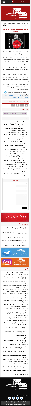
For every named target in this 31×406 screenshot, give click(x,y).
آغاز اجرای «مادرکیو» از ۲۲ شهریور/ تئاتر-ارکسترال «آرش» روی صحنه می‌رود (14, 341)
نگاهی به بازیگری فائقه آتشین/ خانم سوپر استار (16, 318)
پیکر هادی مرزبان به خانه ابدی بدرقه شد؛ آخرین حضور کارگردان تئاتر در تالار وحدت (14, 151)
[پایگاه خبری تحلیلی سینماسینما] (15, 13)
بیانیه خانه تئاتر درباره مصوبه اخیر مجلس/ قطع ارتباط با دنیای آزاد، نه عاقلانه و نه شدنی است (14, 305)
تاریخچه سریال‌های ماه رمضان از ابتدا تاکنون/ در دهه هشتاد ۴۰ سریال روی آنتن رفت (14, 228)
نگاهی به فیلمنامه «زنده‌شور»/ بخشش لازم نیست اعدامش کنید (14, 294)
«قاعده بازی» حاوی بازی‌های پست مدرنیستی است (16, 237)
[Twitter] (26, 105)
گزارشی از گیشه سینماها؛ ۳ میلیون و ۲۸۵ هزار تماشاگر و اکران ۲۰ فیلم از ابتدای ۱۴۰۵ (14, 278)
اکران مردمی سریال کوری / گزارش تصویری (17, 364)
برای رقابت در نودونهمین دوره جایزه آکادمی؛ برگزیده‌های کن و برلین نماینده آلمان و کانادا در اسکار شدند (14, 290)
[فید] (21, 398)
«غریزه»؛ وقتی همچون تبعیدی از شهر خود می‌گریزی (16, 245)
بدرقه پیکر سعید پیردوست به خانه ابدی (15, 139)
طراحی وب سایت (22, 404)
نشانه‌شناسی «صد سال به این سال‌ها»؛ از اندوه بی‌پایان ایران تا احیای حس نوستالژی (14, 233)
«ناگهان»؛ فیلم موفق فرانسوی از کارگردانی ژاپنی (16, 313)
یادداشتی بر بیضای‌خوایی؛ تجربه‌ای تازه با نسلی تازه (16, 272)
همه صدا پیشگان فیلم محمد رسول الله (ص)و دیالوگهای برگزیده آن (14, 241)
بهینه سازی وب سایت (14, 404)
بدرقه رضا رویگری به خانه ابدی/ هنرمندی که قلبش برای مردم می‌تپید (14, 136)
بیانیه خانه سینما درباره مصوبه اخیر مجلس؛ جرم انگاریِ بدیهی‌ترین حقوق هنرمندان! (14, 367)
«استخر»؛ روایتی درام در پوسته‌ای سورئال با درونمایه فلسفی (14, 352)
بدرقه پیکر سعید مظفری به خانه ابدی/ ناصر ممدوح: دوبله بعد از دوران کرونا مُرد (15, 166)
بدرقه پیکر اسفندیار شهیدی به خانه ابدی (15, 133)
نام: (26, 183)
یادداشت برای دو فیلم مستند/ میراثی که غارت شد (16, 274)
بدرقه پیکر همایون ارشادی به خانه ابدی (15, 154)
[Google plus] (17, 105)
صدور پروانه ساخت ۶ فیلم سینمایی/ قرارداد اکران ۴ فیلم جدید (14, 328)
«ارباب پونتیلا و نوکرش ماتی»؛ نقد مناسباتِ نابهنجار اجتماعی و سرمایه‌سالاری (15, 129)
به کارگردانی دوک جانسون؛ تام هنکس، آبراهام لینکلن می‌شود (14, 282)
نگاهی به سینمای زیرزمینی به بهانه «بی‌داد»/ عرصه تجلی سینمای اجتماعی (14, 348)
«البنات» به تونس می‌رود (21, 315)
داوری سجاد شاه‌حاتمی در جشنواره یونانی (18, 344)
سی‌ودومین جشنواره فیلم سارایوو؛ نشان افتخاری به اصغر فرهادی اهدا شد (14, 356)
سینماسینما (22, 57)
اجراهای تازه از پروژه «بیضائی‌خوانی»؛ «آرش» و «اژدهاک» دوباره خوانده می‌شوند (14, 323)
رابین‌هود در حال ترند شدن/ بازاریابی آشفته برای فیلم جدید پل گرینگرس (14, 301)
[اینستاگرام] (17, 398)
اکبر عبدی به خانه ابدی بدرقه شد (16, 122)
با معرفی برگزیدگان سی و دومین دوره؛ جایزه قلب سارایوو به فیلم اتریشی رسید (14, 332)
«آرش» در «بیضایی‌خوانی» (20, 374)
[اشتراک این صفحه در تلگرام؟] (13, 105)
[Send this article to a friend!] (6, 25)
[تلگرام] (9, 398)
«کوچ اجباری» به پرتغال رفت (20, 338)
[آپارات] (13, 398)
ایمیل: (26, 188)
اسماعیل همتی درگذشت (21, 335)
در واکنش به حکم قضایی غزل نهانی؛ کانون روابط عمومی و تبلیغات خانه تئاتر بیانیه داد (14, 286)
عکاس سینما (16, 97)
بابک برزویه (18, 95)
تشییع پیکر (11, 95)
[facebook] (22, 105)
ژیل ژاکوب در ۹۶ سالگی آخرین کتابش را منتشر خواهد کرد (14, 309)
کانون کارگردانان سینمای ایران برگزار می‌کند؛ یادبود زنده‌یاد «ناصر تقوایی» (14, 161)
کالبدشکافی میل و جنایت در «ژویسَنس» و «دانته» (16, 298)
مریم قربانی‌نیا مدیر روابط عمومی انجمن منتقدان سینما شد (14, 371)
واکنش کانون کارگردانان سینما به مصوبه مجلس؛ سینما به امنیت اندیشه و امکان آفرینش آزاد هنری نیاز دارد (14, 360)
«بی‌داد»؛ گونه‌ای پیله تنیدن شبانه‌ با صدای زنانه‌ (16, 320)
